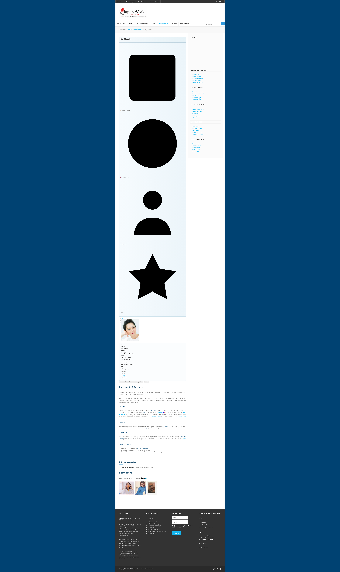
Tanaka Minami (196, 99)
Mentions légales (206, 536)
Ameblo (123, 379)
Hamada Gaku (196, 80)
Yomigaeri (133, 428)
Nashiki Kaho (196, 148)
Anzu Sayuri (195, 151)
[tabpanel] (152, 440)
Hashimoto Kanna (197, 82)
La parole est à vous (207, 528)
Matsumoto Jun (197, 132)
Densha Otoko (156, 416)
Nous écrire (204, 526)
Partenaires (204, 524)
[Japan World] (133, 12)
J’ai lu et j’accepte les (182, 527)
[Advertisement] (188, 10)
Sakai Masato (196, 144)
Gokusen (160, 412)
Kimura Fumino (196, 76)
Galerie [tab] (146, 382)
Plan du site (204, 548)
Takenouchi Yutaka (197, 134)
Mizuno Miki (195, 75)
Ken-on (123, 375)
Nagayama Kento (197, 78)
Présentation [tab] (123, 382)
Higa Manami (196, 130)
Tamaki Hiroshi (196, 146)
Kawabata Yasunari (198, 94)
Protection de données (207, 538)
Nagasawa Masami (198, 109)
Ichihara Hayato (197, 111)
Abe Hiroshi (195, 115)
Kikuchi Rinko (196, 96)
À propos (203, 522)
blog (184, 438)
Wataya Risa (196, 149)
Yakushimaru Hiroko (198, 92)
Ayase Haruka (196, 117)
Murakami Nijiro (197, 128)
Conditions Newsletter (207, 540)
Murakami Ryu (196, 97)
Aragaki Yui (195, 113)
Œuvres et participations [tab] (136, 382)
